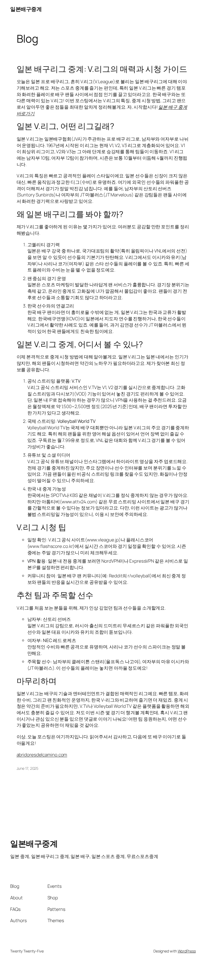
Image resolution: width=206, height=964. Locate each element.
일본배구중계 (26, 9)
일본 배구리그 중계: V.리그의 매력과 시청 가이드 (102, 68)
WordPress (187, 951)
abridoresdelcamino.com (42, 755)
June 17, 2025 (28, 768)
